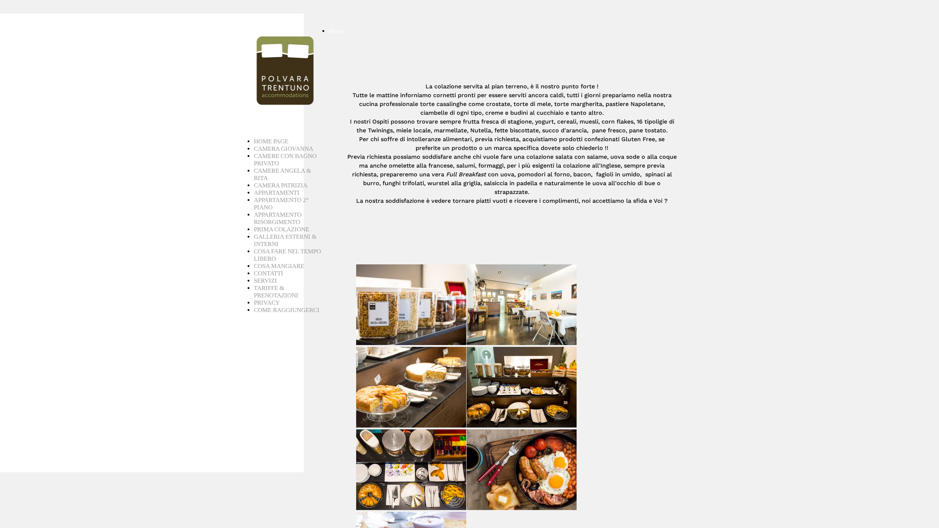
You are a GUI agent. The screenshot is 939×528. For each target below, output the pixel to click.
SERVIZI (265, 280)
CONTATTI (268, 273)
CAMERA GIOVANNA (283, 148)
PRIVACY (267, 302)
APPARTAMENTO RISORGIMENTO (278, 218)
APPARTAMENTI (276, 192)
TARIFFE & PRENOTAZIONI (276, 292)
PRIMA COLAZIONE (281, 229)
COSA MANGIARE (279, 266)
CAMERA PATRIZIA (280, 185)
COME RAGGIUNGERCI (286, 310)
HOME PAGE (271, 141)
